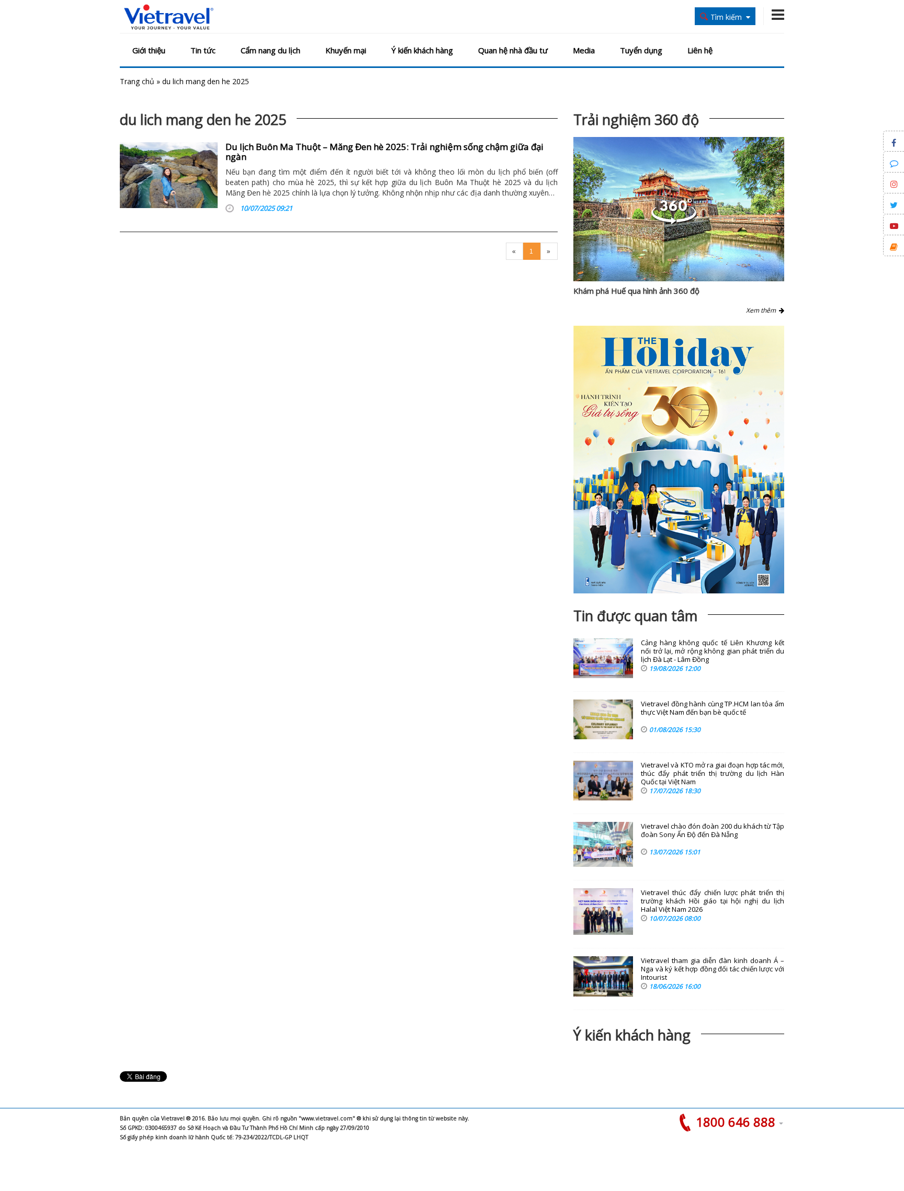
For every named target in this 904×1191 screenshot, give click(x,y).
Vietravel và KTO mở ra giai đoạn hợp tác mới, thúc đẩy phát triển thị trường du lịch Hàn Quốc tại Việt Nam (712, 773)
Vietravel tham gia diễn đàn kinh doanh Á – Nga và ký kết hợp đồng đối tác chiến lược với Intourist (712, 969)
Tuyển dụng (641, 50)
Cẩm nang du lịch (270, 50)
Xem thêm (762, 310)
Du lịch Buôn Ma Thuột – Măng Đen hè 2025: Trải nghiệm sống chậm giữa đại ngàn (384, 152)
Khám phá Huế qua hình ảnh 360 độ (636, 290)
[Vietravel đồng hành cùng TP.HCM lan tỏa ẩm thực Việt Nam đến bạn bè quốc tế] (603, 719)
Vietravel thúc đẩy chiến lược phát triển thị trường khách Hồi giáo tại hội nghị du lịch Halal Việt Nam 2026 (712, 901)
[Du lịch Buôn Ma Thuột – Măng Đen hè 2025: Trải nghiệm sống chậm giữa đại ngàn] (169, 175)
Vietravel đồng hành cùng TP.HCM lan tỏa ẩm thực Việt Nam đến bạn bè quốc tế (712, 708)
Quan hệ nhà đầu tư (513, 50)
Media (584, 50)
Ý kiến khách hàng (422, 50)
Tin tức (203, 50)
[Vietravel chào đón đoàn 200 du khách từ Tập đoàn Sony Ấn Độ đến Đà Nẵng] (603, 844)
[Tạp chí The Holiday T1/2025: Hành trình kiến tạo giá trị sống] (678, 459)
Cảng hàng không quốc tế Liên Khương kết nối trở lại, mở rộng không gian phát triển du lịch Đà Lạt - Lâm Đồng (712, 651)
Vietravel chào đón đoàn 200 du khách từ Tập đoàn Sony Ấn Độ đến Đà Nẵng (712, 830)
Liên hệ (700, 50)
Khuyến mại (345, 50)
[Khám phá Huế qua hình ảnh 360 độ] (673, 221)
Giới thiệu (148, 50)
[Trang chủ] (169, 17)
